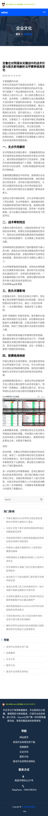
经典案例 (10, 653)
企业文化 (10, 659)
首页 (18, 34)
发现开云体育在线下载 (17, 647)
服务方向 (10, 665)
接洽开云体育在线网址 (17, 671)
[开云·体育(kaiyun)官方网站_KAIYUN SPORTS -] (24, 4)
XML (24, 811)
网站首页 (24, 737)
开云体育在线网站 (28, 807)
